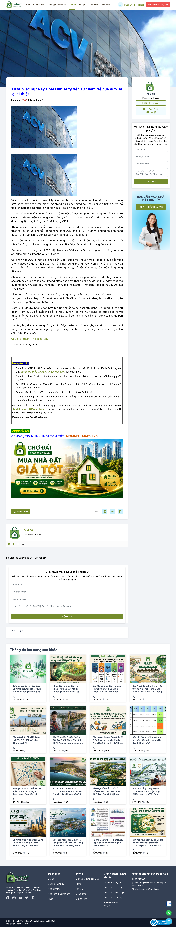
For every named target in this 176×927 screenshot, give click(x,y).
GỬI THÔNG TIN (111, 485)
